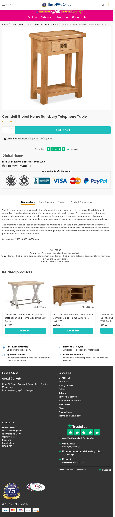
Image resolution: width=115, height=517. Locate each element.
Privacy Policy (65, 412)
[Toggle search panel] (103, 5)
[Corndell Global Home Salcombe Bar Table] (25, 294)
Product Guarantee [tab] (81, 202)
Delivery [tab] (62, 202)
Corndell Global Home (59, 261)
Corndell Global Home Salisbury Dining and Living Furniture (81, 256)
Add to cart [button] (25, 330)
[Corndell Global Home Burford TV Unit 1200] (73, 294)
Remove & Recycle (68, 396)
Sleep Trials (64, 404)
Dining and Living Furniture (46, 24)
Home (5, 24)
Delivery (62, 389)
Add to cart (63, 130)
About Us (63, 381)
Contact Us (64, 377)
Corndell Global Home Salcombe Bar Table (25, 319)
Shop (13, 24)
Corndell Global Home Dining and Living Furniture (30, 256)
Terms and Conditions (70, 415)
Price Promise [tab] (46, 202)
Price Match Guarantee (70, 400)
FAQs (61, 408)
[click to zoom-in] (57, 68)
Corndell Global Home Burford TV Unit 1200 (71, 319)
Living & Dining (25, 24)
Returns (62, 393)
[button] (108, 5)
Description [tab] (28, 202)
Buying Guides (66, 385)
